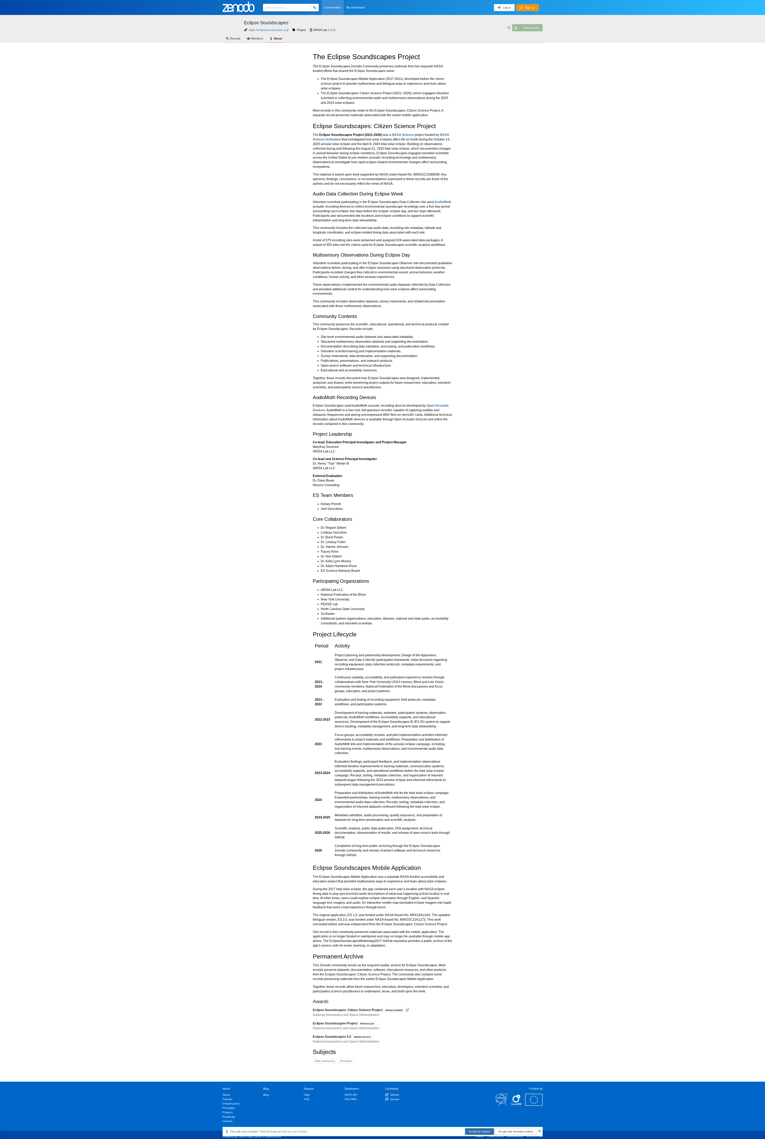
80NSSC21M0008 (394, 1010)
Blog (266, 1094)
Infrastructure (231, 1103)
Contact (227, 1121)
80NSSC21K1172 (362, 1037)
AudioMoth (442, 202)
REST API (351, 1094)
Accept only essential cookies (515, 1131)
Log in (506, 7)
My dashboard (355, 7)
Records (235, 38)
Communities (332, 7)
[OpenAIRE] (516, 1104)
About (278, 38)
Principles (229, 1108)
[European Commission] (534, 1104)
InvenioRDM (273, 1136)
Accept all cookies (479, 1131)
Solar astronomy (325, 1060)
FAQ (306, 1099)
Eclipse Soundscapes (266, 22)
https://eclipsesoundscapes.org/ (269, 29)
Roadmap (229, 1116)
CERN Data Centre (250, 1136)
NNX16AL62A (367, 1023)
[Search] (315, 7)
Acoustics (346, 1060)
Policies (227, 1099)
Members (257, 38)
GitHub (394, 1094)
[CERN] (502, 1104)
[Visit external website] (407, 1010)
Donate (394, 1099)
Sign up (529, 7)
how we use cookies (294, 1131)
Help (307, 1094)
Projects (228, 1112)
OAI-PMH (351, 1099)
